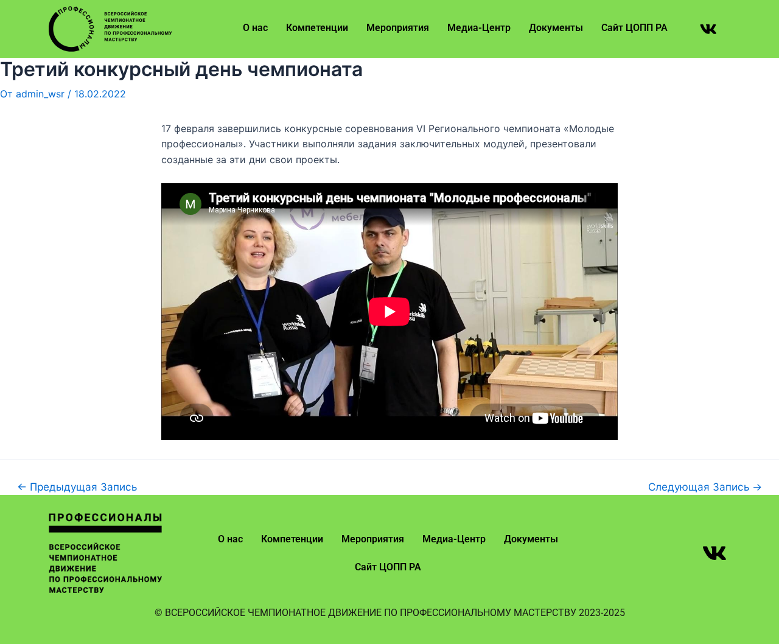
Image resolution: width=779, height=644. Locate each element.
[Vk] (708, 29)
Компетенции (317, 27)
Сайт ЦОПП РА (634, 27)
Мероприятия (397, 27)
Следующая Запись (705, 486)
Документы (556, 27)
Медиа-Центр (479, 27)
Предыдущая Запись (77, 486)
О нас (255, 27)
